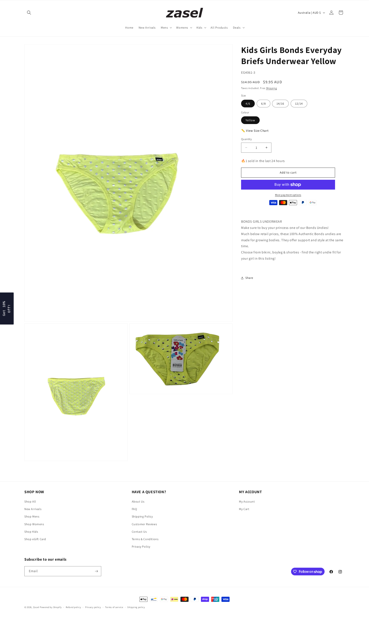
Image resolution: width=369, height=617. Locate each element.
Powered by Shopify (51, 607)
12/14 (299, 103)
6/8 (263, 103)
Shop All (30, 501)
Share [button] (249, 278)
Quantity (246, 139)
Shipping (271, 88)
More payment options (288, 194)
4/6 (248, 103)
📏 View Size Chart (254, 131)
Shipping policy (136, 607)
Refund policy (73, 607)
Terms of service (114, 607)
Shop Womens (34, 524)
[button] (29, 12)
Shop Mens (31, 516)
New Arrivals (32, 509)
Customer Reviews (144, 524)
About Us (138, 501)
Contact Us (139, 532)
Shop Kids (31, 532)
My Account (247, 501)
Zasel (36, 607)
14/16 (280, 103)
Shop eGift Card (35, 539)
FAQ (134, 509)
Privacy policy (93, 607)
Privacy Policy (141, 546)
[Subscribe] (96, 571)
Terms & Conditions (145, 539)
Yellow (250, 120)
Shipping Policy (142, 516)
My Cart (244, 509)
